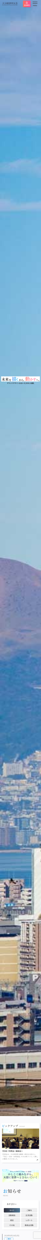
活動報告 (11, 1215)
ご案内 (29, 1210)
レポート (29, 1220)
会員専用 (27, 5)
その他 (12, 1225)
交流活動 (29, 1215)
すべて (11, 1210)
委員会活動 (29, 1225)
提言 (12, 1220)
